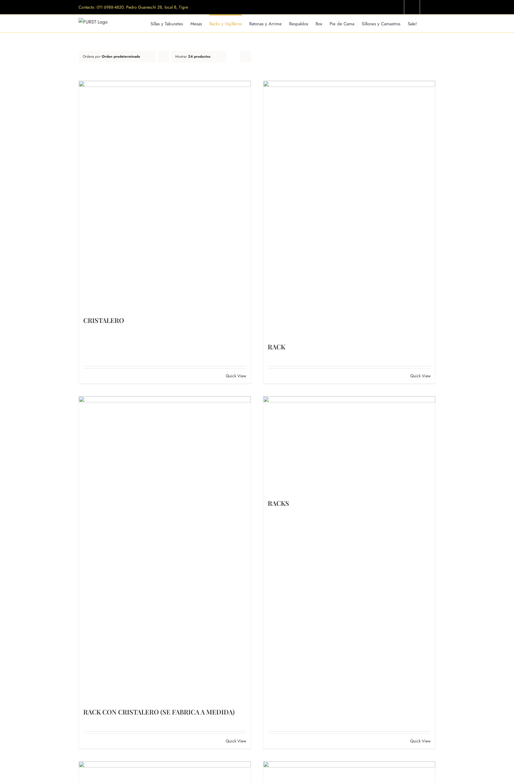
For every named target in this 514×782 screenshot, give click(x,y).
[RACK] (349, 209)
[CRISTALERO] (165, 195)
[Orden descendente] (163, 57)
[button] (426, 23)
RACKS (278, 503)
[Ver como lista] (245, 56)
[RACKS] (349, 444)
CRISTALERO (103, 320)
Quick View (236, 376)
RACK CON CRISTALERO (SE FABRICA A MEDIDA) (159, 711)
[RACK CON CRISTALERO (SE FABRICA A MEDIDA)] (165, 549)
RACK (276, 346)
